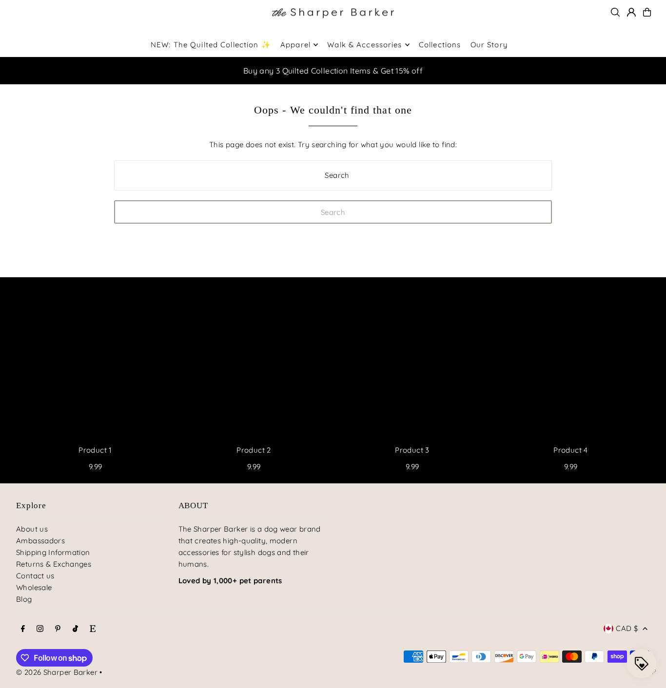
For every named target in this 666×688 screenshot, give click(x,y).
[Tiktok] (75, 629)
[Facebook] (23, 629)
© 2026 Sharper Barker (57, 672)
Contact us (35, 575)
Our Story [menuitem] (489, 44)
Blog (24, 599)
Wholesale (34, 587)
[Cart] (647, 12)
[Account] (631, 12)
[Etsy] (93, 629)
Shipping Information (53, 552)
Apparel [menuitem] (295, 44)
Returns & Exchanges (53, 564)
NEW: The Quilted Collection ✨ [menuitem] (211, 44)
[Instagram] (40, 629)
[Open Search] (615, 12)
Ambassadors (40, 540)
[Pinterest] (57, 629)
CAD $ (627, 628)
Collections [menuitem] (440, 44)
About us (32, 529)
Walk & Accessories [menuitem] (364, 44)
